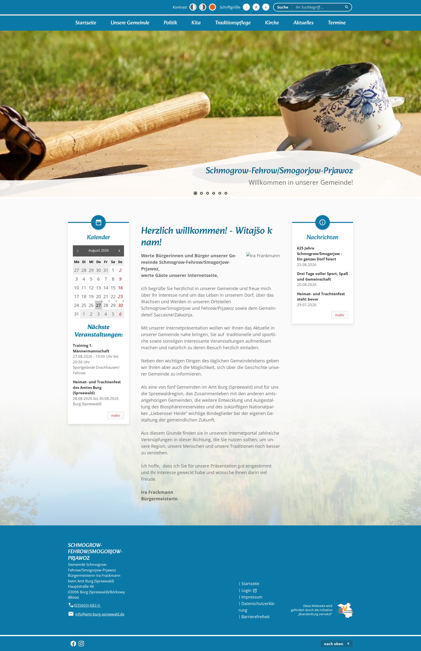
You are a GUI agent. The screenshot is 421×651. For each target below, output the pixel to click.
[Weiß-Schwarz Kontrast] (202, 7)
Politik (170, 23)
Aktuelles (303, 23)
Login (249, 590)
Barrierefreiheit (255, 616)
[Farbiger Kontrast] (212, 7)
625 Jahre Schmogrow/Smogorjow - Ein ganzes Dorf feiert (319, 253)
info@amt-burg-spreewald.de (99, 614)
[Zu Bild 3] (207, 193)
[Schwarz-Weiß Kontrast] (193, 7)
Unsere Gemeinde (130, 23)
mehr (115, 415)
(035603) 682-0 (87, 605)
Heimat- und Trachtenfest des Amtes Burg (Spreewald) (97, 387)
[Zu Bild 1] (195, 193)
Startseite (85, 23)
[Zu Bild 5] (219, 193)
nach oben (333, 643)
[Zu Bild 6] (226, 193)
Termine (337, 23)
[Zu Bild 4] (213, 193)
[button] (19, 109)
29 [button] (113, 305)
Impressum (251, 597)
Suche (282, 7)
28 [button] (105, 305)
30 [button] (120, 305)
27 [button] (98, 305)
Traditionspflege (233, 23)
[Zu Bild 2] (201, 193)
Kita (196, 23)
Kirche (272, 23)
